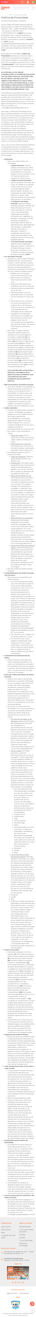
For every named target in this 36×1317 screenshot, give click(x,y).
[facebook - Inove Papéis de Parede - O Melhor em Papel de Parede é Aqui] (15, 1282)
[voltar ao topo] (32, 1310)
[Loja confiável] (15, 1305)
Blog (2, 1232)
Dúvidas (22, 1237)
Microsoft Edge (19, 823)
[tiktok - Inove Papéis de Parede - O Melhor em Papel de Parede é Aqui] (23, 1282)
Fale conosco (6, 1230)
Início (10, 14)
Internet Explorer (20, 821)
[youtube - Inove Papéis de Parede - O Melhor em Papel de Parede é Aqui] (21, 1282)
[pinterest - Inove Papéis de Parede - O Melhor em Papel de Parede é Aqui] (18, 1282)
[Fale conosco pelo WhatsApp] (32, 1304)
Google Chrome (19, 814)
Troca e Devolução (26, 1240)
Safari (16, 819)
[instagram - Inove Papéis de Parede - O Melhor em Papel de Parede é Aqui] (13, 1282)
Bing (15, 852)
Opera (16, 825)
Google (16, 850)
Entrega (22, 1235)
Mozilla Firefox (19, 816)
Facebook (17, 848)
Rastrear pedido (25, 1227)
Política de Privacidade (20, 15)
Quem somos (6, 1227)
